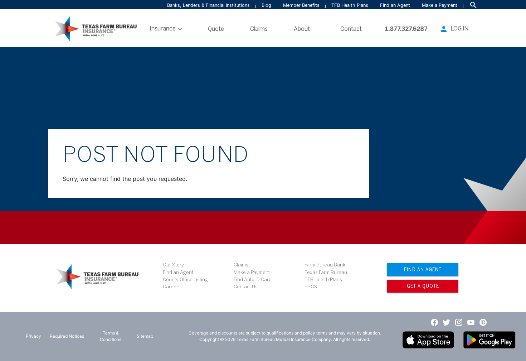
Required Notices (67, 336)
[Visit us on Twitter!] (446, 321)
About (302, 28)
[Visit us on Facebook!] (434, 321)
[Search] (473, 5)
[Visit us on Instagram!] (459, 321)
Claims (259, 28)
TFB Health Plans (349, 5)
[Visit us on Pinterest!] (483, 321)
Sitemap (145, 336)
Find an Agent (395, 5)
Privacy (33, 336)
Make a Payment (439, 5)
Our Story (173, 265)
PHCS (311, 286)
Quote (216, 28)
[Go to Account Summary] (443, 29)
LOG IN (459, 28)
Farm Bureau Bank (325, 265)
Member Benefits (301, 5)
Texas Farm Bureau (326, 272)
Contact (351, 28)
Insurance (163, 28)
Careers (172, 286)
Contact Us (246, 286)
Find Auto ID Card (253, 279)
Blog (266, 5)
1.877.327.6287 (406, 28)
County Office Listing (185, 279)
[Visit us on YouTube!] (471, 321)
